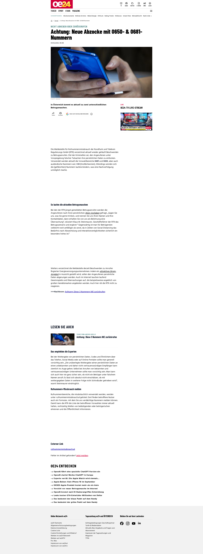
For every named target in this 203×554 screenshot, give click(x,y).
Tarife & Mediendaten (93, 525)
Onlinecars (118, 16)
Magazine (76, 11)
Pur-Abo (54, 540)
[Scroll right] (151, 16)
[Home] (51, 21)
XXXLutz (100, 16)
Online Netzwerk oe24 (59, 516)
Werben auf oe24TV (58, 538)
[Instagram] (127, 523)
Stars (67, 11)
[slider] (131, 127)
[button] (124, 127)
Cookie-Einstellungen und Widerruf (63, 533)
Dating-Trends (109, 16)
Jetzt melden (82, 455)
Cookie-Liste (55, 530)
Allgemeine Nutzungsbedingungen (63, 525)
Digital (56, 21)
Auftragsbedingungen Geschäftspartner (99, 523)
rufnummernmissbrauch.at (63, 449)
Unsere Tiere (127, 16)
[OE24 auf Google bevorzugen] (91, 114)
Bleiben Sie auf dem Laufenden (132, 516)
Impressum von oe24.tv (59, 546)
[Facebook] (121, 523)
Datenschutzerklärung (59, 528)
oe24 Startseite (56, 523)
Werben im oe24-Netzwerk (60, 535)
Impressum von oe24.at (59, 543)
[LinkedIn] (139, 523)
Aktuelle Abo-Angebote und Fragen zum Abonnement (100, 529)
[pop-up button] (145, 127)
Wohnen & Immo (80, 16)
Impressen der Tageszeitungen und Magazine (98, 534)
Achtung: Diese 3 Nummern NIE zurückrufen (85, 291)
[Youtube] (133, 523)
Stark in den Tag (148, 16)
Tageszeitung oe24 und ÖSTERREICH (99, 516)
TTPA (87, 538)
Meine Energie (91, 16)
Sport (60, 11)
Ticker (53, 11)
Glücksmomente (68, 16)
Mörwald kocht (137, 16)
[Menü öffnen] (151, 10)
